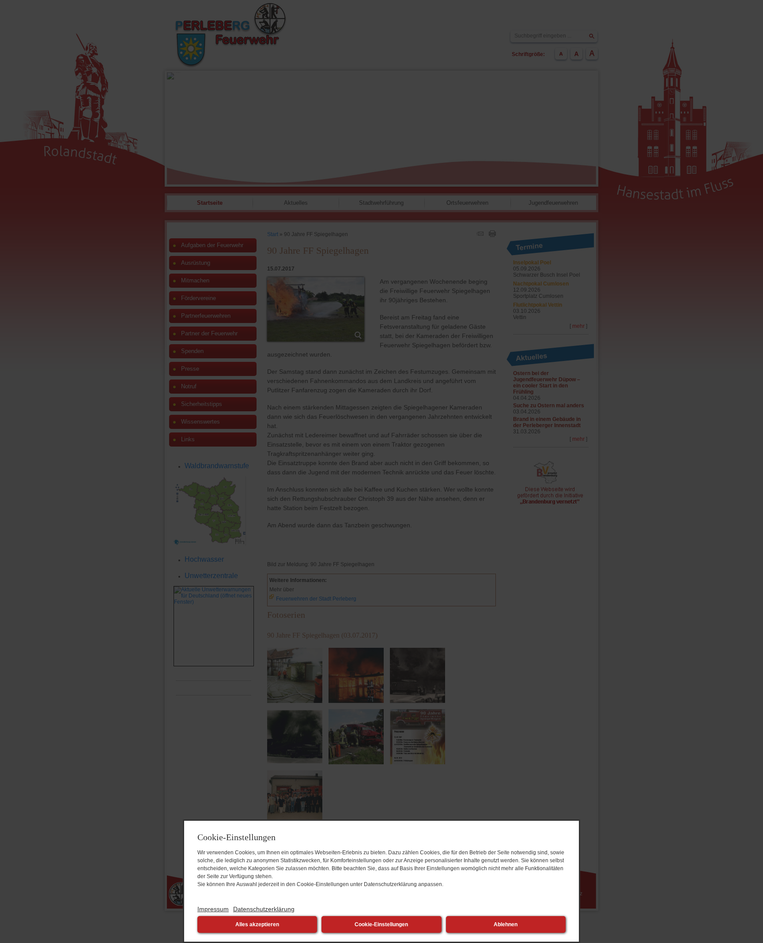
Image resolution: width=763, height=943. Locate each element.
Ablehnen (505, 924)
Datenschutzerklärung (264, 909)
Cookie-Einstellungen (381, 924)
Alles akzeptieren (257, 924)
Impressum (213, 909)
